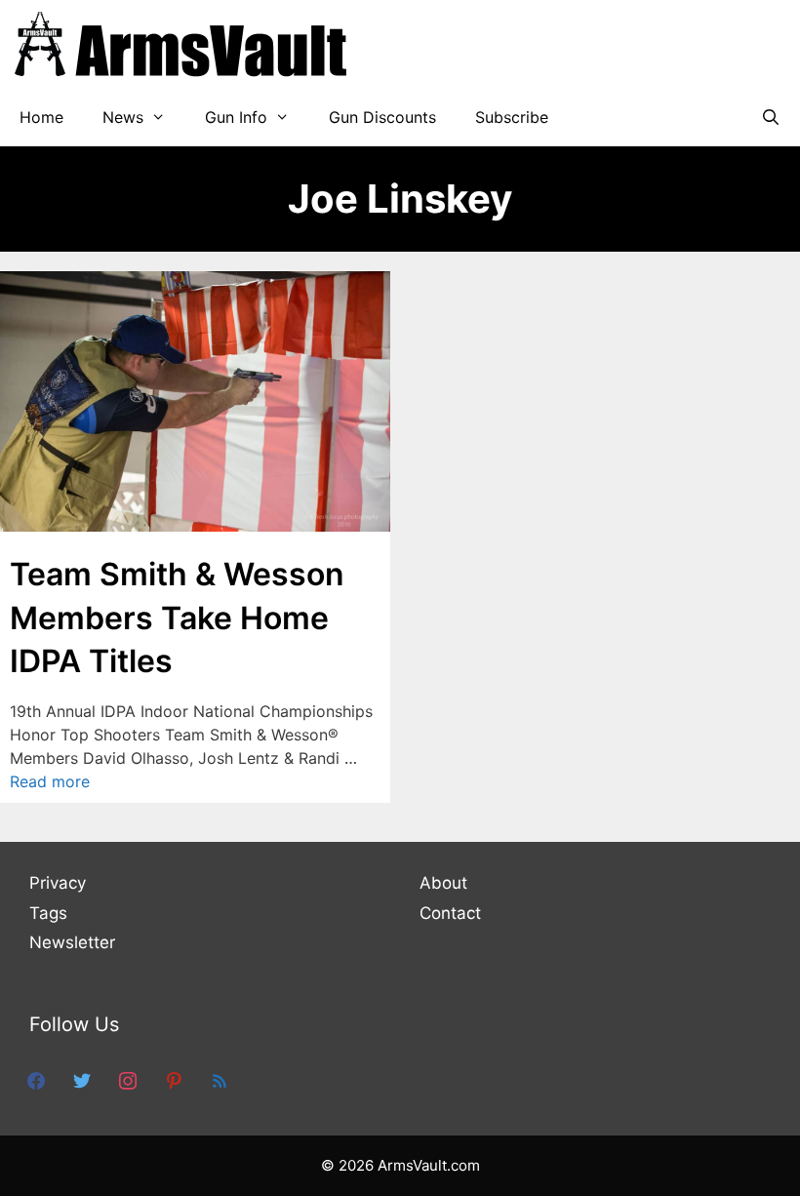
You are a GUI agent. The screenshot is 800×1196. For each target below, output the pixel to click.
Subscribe (511, 117)
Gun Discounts (382, 117)
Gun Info (236, 117)
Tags (48, 913)
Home (41, 117)
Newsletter (72, 942)
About (443, 883)
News (122, 117)
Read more (50, 781)
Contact (450, 913)
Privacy (57, 883)
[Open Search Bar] (770, 117)
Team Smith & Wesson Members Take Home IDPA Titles (177, 618)
